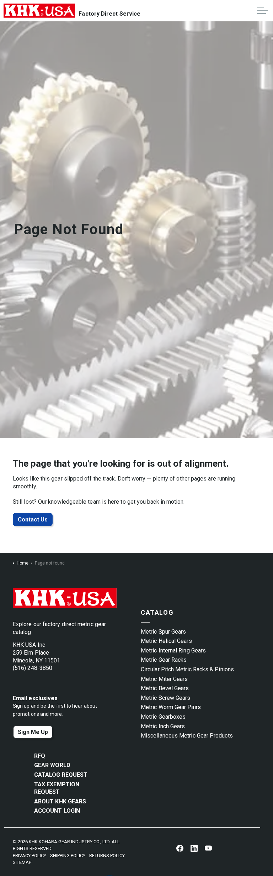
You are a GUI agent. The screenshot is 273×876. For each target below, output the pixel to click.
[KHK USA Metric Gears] (39, 11)
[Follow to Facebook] (180, 847)
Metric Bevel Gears (165, 688)
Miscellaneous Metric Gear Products (187, 735)
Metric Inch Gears (163, 726)
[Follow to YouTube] (208, 847)
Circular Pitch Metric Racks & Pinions (187, 669)
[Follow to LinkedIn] (194, 847)
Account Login (57, 810)
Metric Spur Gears (163, 631)
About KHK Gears (60, 801)
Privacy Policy (29, 855)
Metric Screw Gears (165, 697)
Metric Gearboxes (163, 716)
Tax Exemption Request (56, 788)
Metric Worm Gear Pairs (171, 707)
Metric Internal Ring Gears (173, 650)
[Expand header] (262, 10)
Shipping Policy (67, 855)
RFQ (39, 755)
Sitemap (22, 862)
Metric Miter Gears (164, 679)
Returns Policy (107, 855)
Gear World (52, 765)
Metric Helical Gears (166, 641)
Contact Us (33, 519)
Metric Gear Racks (164, 659)
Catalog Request (60, 774)
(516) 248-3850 (32, 668)
